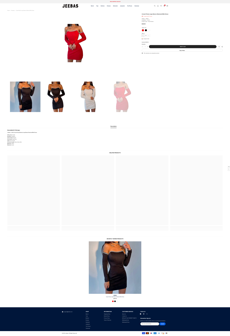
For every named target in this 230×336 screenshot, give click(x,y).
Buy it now (182, 50)
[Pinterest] (144, 314)
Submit (162, 323)
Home (8, 10)
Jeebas (146, 18)
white (117, 301)
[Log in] (158, 6)
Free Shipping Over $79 (115, 1)
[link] (33, 228)
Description (113, 126)
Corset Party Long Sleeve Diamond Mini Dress (115, 296)
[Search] (155, 6)
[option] (72, 43)
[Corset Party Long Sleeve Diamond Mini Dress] (115, 267)
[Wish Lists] (161, 6)
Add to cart (183, 46)
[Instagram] (140, 314)
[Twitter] (147, 314)
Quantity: (144, 44)
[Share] (222, 46)
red (113, 301)
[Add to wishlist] (219, 46)
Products (13, 10)
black (115, 301)
